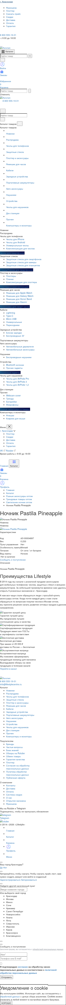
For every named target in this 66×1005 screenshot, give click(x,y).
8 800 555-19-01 (11, 100)
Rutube (10, 450)
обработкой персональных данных (48, 949)
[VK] (6, 31)
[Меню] (3, 111)
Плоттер (10, 433)
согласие (23, 966)
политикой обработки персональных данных (28, 971)
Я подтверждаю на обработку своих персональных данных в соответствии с (28, 969)
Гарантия (11, 446)
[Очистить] (30, 56)
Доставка (10, 439)
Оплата (10, 442)
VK (1, 450)
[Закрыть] (20, 123)
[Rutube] (10, 31)
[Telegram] (2, 31)
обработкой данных (10, 996)
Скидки (9, 436)
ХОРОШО (6, 1003)
